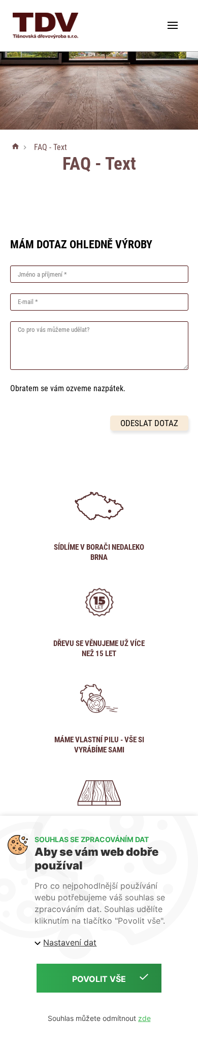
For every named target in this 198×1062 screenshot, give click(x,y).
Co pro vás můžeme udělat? (53, 329)
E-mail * (28, 302)
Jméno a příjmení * (42, 274)
